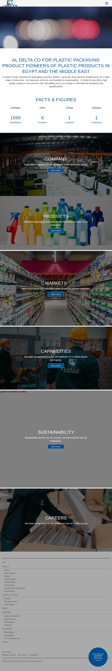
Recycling (8, 625)
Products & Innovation (10, 595)
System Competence (12, 616)
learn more (56, 170)
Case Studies (9, 605)
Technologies (9, 622)
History (6, 570)
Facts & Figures (10, 573)
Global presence (10, 579)
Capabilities (6, 612)
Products (7, 599)
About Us (5, 566)
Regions (7, 576)
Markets (5, 608)
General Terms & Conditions (14, 588)
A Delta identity (9, 582)
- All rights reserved (22, 661)
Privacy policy (9, 591)
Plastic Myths (9, 632)
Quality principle (10, 619)
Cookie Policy (9, 585)
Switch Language (100, 3)
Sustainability (7, 629)
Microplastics (9, 635)
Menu (106, 3)
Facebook (108, 651)
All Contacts (22, 655)
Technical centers (10, 602)
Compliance (33, 655)
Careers (5, 642)
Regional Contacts (9, 655)
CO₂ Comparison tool (12, 638)
